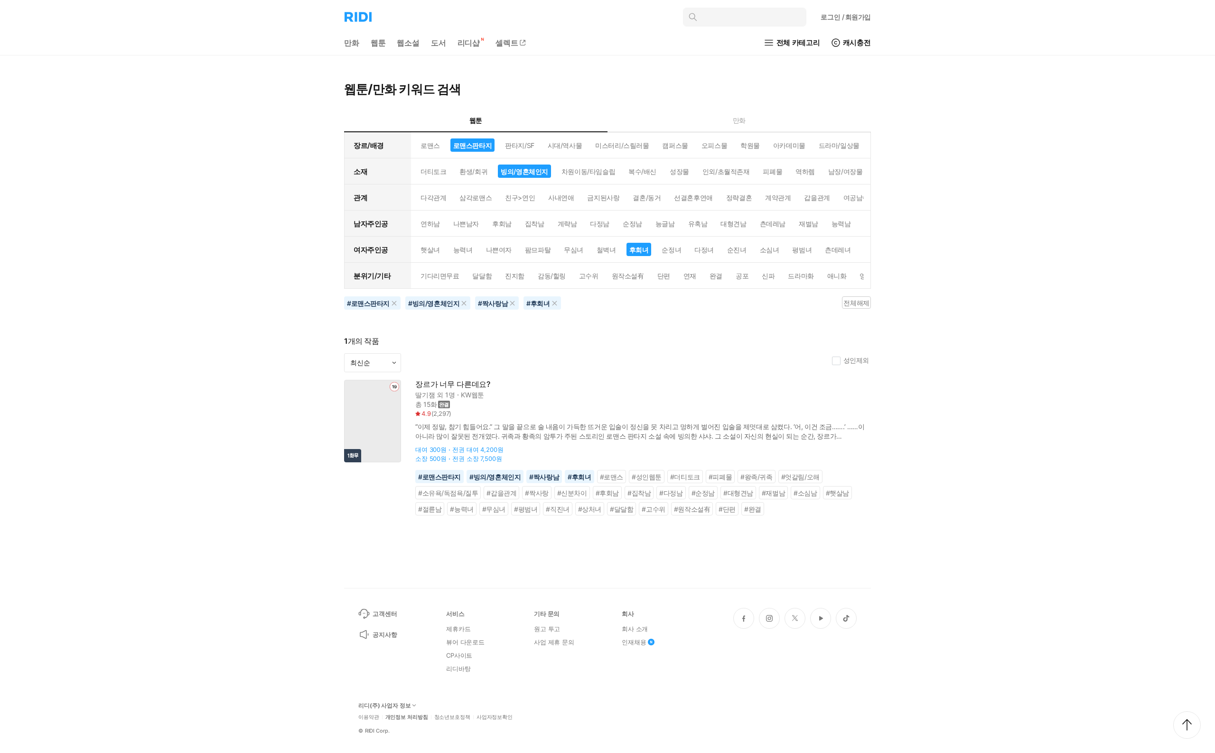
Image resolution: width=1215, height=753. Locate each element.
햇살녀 (430, 250)
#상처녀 (589, 509)
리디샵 (469, 42)
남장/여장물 (845, 171)
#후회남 (607, 493)
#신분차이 (572, 493)
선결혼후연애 (693, 197)
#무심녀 (493, 509)
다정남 (599, 224)
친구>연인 (520, 197)
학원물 (750, 145)
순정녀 (671, 250)
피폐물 (772, 171)
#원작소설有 (692, 509)
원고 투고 (547, 629)
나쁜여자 (499, 250)
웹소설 (408, 42)
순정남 (632, 224)
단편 (663, 276)
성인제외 (856, 360)
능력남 (841, 224)
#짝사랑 (536, 493)
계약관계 (778, 197)
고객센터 (385, 613)
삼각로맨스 (475, 197)
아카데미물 (789, 145)
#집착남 (639, 493)
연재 (689, 276)
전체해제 (856, 303)
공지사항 (385, 634)
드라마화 (800, 276)
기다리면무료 (440, 276)
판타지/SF (519, 145)
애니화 (837, 276)
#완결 (752, 509)
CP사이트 (459, 655)
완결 (716, 276)
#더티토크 (685, 477)
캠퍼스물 (675, 145)
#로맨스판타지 (439, 477)
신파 (768, 276)
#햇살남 (837, 493)
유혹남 (698, 224)
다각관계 (433, 197)
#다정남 (670, 493)
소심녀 (769, 250)
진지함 (514, 276)
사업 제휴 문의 (554, 642)
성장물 (679, 171)
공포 (742, 276)
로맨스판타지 (472, 145)
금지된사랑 (603, 197)
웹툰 (378, 42)
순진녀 (737, 250)
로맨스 (430, 145)
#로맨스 (611, 477)
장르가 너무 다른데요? (452, 384)
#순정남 (703, 493)
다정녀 (704, 250)
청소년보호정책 (452, 717)
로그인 (846, 17)
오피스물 (714, 145)
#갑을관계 (501, 493)
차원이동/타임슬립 (588, 171)
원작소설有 (628, 276)
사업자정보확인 (495, 717)
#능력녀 (461, 509)
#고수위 (653, 509)
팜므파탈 (538, 250)
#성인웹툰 (647, 477)
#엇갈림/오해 (800, 477)
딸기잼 (425, 395)
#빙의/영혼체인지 (495, 477)
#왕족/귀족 (756, 477)
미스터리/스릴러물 (622, 145)
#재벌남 (773, 493)
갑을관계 (817, 197)
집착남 (534, 224)
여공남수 (856, 197)
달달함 (482, 276)
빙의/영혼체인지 (524, 171)
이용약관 (368, 717)
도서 (438, 42)
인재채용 (634, 642)
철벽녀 (606, 250)
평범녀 (802, 250)
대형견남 (733, 224)
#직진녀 (557, 509)
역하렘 (805, 171)
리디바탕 (458, 668)
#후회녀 (579, 477)
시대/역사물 (565, 145)
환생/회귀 (473, 171)
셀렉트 (506, 42)
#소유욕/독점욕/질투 (448, 493)
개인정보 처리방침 (406, 717)
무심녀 (573, 250)
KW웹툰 (472, 395)
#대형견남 (738, 493)
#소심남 (805, 493)
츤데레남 (772, 224)
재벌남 (808, 224)
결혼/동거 (647, 197)
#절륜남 (429, 509)
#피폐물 (720, 477)
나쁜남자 (466, 224)
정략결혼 (739, 197)
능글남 (665, 224)
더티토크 (433, 171)
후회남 (502, 224)
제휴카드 (458, 629)
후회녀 (639, 250)
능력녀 (463, 250)
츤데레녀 (837, 250)
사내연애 (561, 197)
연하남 (430, 224)
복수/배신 (642, 171)
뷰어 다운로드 (465, 642)
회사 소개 (635, 629)
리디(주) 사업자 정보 (384, 705)
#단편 (727, 509)
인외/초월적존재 (726, 171)
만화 (351, 42)
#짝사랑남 (544, 477)
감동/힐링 (552, 276)
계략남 (567, 224)
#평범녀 (525, 509)
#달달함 (621, 509)
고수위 (588, 276)
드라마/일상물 (839, 145)
